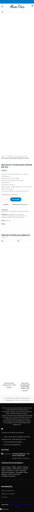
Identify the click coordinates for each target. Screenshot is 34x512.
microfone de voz (21, 216)
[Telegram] (18, 2)
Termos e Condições (7, 490)
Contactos (4, 497)
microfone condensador (8, 216)
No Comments (25, 458)
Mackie (8, 220)
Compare (6, 204)
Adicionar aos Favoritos (19, 204)
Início (2, 156)
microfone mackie (18, 217)
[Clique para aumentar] (5, 149)
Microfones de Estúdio (21, 156)
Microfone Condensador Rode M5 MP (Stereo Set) (25, 385)
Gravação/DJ (9, 156)
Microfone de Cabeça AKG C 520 (9, 384)
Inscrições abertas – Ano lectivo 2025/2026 (21, 455)
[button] (14, 245)
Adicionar (15, 199)
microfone (21, 214)
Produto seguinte (6, 161)
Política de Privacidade (8, 494)
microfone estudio (7, 217)
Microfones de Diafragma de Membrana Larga (15, 158)
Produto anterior (2, 161)
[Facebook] (16, 2)
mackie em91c (12, 214)
